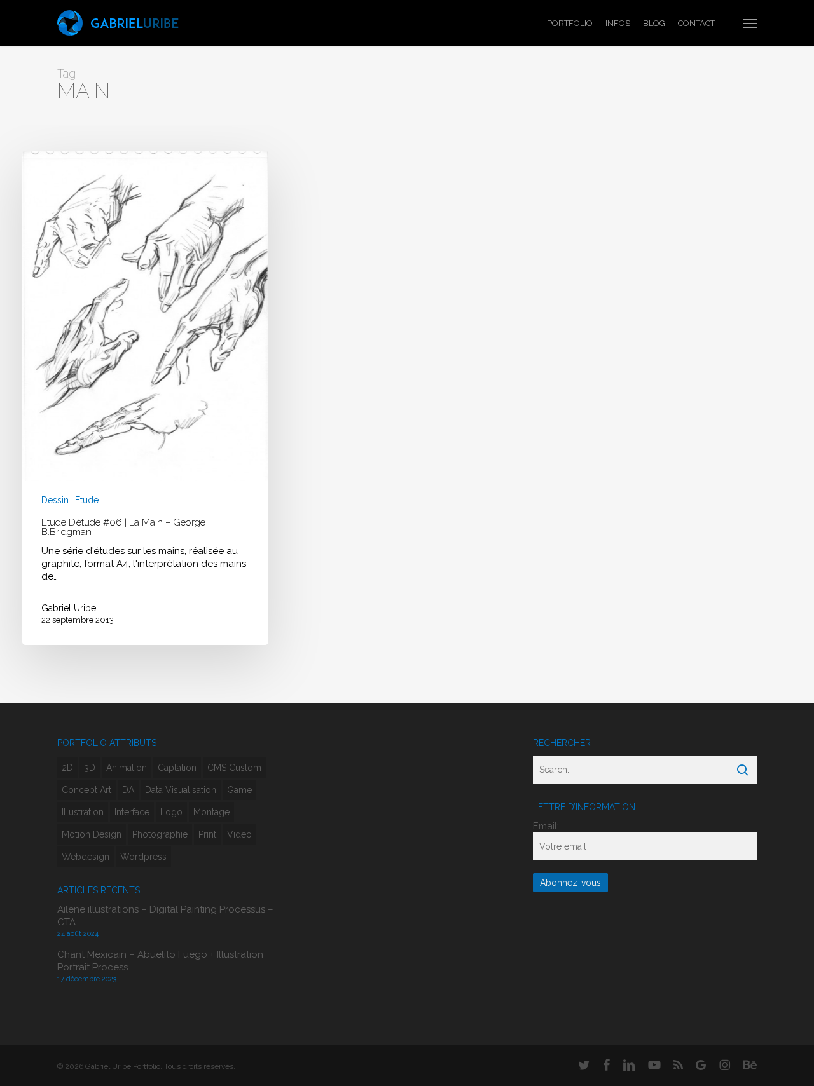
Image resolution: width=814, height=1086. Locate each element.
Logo (171, 812)
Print (207, 834)
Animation (126, 768)
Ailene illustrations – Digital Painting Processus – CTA (165, 916)
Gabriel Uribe (68, 608)
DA (128, 790)
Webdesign (85, 857)
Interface (131, 812)
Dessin (55, 500)
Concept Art (86, 790)
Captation (177, 768)
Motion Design (91, 834)
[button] (750, 23)
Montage (211, 812)
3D (89, 768)
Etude (87, 500)
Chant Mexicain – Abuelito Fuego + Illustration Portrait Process (160, 961)
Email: (546, 826)
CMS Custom (234, 768)
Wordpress (143, 857)
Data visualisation (180, 790)
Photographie (160, 834)
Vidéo (239, 834)
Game (239, 790)
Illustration (83, 812)
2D (67, 768)
